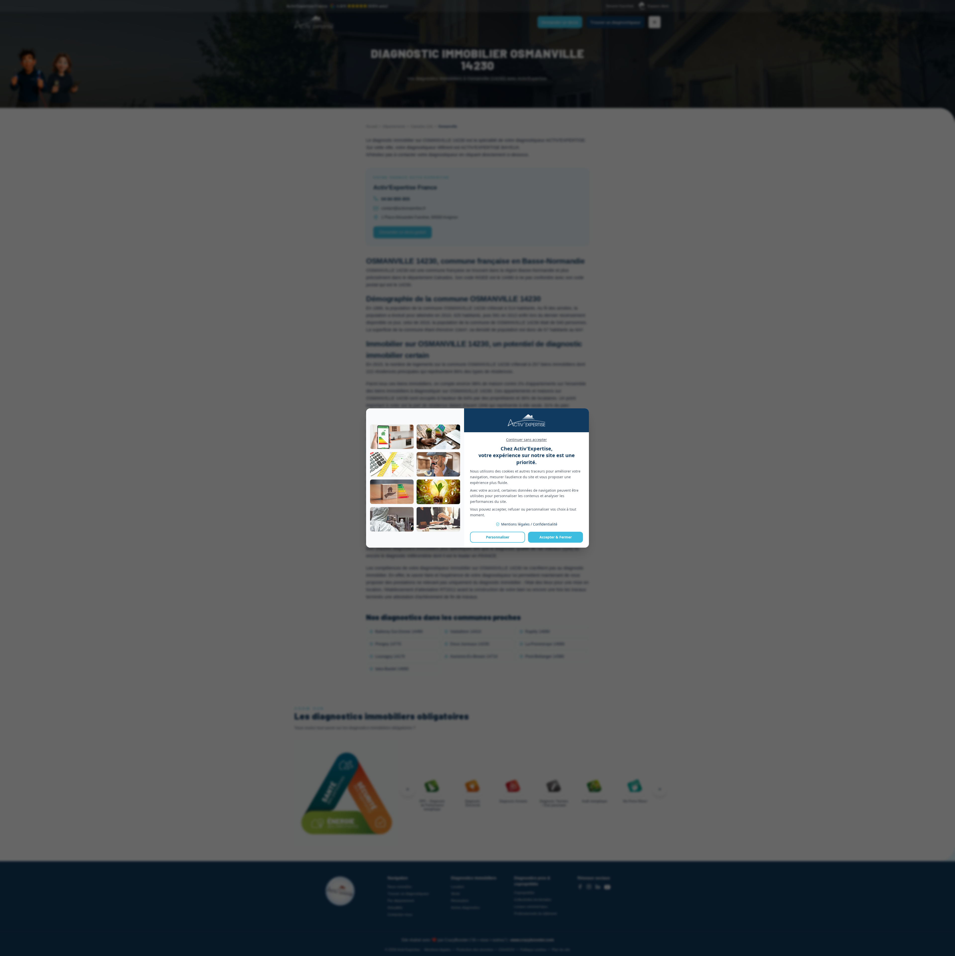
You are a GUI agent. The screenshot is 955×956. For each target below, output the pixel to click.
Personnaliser (497, 537)
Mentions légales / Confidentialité (529, 524)
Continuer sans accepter (526, 439)
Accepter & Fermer (555, 537)
